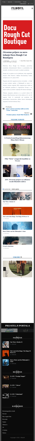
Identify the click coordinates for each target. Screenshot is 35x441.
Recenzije (17, 372)
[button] (32, 8)
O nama (3, 1)
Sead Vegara (6, 60)
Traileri (4, 422)
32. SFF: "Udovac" (15, 385)
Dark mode (23, 3)
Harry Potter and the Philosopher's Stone (14, 231)
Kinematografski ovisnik (8, 411)
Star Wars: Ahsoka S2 (9, 201)
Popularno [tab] (15, 189)
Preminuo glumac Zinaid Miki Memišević (18, 114)
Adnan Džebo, (23, 60)
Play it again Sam (6, 416)
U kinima (4, 430)
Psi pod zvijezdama (8, 246)
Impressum (10, 1)
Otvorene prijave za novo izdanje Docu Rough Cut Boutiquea (15, 55)
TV (3, 427)
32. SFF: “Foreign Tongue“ (17, 376)
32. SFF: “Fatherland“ (16, 394)
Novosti (4, 413)
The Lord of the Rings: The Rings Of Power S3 (16, 216)
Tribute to (4, 424)
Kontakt (24, 1)
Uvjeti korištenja (17, 1)
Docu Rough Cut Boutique (11, 61)
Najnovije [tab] (7, 189)
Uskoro (16, 257)
